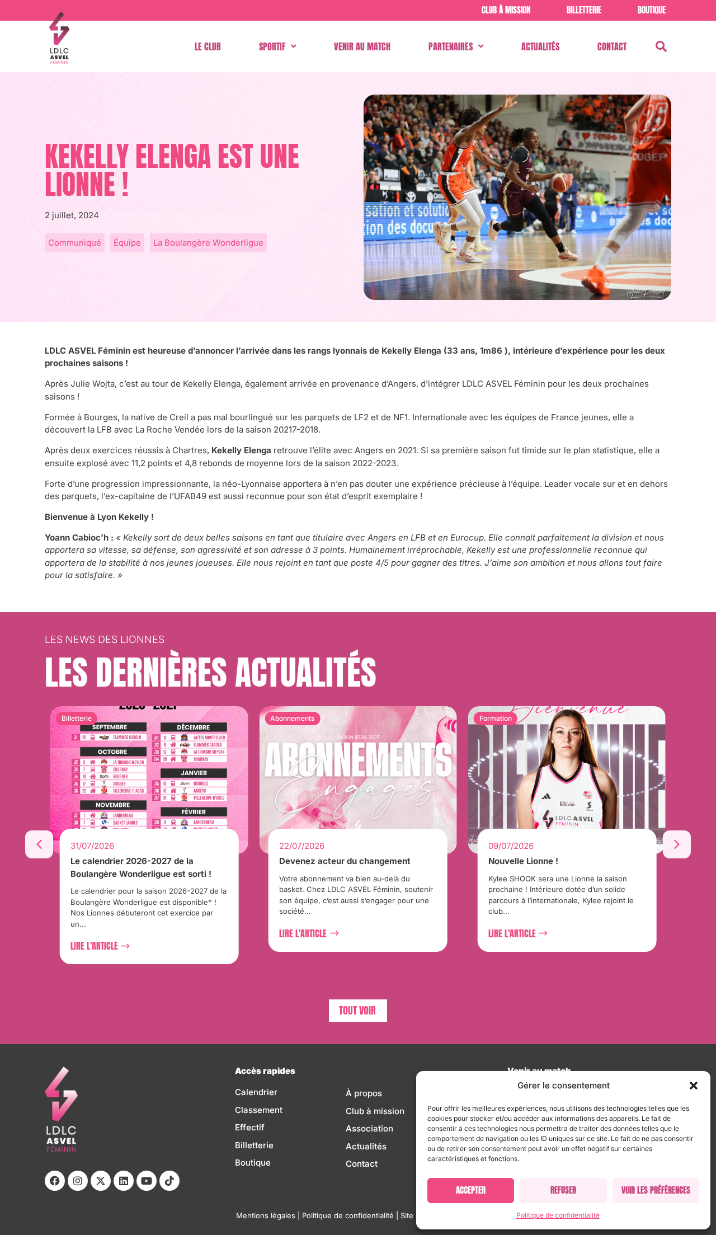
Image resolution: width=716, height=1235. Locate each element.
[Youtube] (146, 1181)
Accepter (471, 1190)
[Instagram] (78, 1181)
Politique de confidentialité (558, 1215)
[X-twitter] (101, 1181)
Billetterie (77, 718)
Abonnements (292, 718)
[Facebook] (55, 1181)
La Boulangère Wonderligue (208, 242)
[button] (693, 1085)
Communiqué (74, 242)
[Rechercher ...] (661, 46)
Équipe (127, 242)
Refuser (563, 1190)
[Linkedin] (124, 1181)
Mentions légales (265, 1215)
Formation (495, 718)
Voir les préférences (655, 1190)
